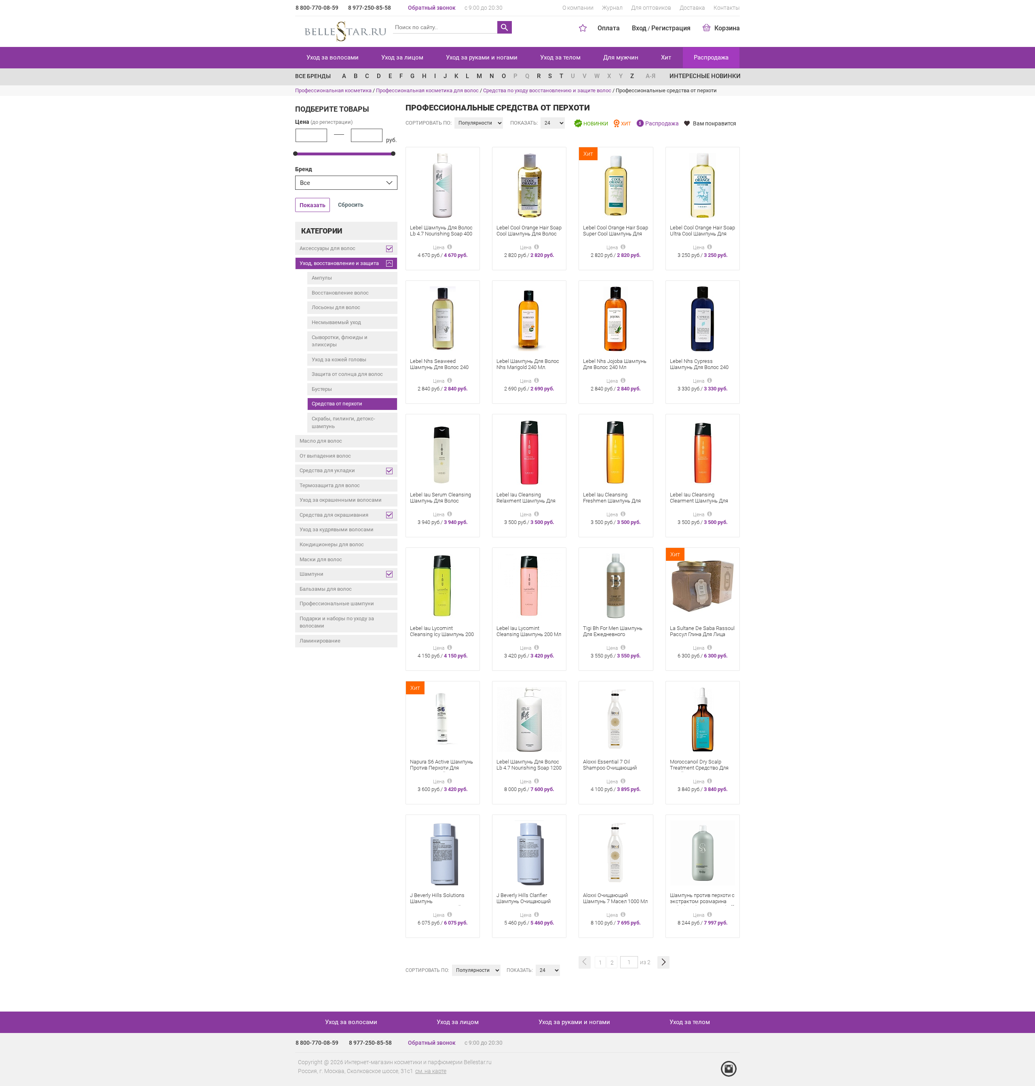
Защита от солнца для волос (347, 374)
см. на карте (430, 1071)
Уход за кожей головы (339, 359)
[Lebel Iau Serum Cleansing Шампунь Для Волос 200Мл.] (442, 452)
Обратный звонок (432, 7)
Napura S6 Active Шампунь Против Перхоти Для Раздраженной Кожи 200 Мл (441, 771)
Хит (666, 57)
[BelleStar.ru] (344, 30)
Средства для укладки (327, 470)
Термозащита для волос (330, 485)
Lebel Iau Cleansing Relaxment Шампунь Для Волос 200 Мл (526, 501)
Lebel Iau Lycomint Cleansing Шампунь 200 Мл (528, 631)
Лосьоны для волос (336, 307)
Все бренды (313, 76)
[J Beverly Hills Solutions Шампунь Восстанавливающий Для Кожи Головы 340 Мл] (442, 852)
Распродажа (711, 57)
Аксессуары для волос (327, 248)
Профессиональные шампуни (337, 603)
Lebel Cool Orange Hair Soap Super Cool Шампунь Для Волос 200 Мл (615, 234)
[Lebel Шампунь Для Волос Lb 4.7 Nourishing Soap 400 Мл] (442, 185)
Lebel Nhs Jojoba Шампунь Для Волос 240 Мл (614, 364)
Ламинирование (320, 641)
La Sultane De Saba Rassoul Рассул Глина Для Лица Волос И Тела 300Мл (702, 634)
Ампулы (322, 278)
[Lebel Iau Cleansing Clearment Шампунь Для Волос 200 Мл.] (702, 452)
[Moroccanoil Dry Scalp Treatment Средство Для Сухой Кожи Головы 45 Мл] (703, 719)
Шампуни (311, 574)
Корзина (727, 28)
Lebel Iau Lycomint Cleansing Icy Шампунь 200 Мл (442, 634)
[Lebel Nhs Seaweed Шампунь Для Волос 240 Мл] (443, 318)
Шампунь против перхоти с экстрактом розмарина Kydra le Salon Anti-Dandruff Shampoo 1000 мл (702, 904)
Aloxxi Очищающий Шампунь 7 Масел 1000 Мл (615, 898)
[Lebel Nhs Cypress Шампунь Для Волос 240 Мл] (702, 318)
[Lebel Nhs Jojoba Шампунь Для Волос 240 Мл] (615, 318)
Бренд (303, 169)
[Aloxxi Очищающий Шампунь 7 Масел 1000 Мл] (616, 852)
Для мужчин (620, 57)
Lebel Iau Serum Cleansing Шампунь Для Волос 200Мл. (440, 501)
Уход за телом (560, 57)
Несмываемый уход (336, 322)
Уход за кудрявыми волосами (337, 529)
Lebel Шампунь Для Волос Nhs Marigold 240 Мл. (527, 364)
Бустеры (322, 389)
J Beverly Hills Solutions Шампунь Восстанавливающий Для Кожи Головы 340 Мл (440, 904)
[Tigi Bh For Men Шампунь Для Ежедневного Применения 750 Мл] (615, 585)
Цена (324, 122)
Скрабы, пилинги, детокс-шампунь (343, 422)
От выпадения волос (325, 456)
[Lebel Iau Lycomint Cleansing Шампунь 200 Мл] (529, 585)
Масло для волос (321, 441)
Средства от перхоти (337, 404)
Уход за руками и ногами (482, 57)
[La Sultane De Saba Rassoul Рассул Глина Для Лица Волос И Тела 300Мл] (702, 585)
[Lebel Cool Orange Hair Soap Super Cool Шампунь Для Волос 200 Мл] (616, 185)
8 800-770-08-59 (317, 7)
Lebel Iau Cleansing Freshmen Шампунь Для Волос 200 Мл (612, 501)
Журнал (612, 7)
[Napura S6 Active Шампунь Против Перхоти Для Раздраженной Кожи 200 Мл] (442, 719)
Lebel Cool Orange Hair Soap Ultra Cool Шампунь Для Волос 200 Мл (702, 234)
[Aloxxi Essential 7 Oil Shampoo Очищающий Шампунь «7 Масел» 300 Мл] (616, 719)
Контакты (727, 7)
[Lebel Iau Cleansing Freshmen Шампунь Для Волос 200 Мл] (615, 452)
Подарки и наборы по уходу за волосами (337, 622)
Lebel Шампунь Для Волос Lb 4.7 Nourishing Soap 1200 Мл (529, 768)
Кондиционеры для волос (332, 544)
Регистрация (671, 28)
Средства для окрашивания (334, 515)
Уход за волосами (332, 57)
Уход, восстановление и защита (339, 263)
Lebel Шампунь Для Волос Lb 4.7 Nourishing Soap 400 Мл (441, 234)
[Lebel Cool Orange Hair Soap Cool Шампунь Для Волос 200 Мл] (529, 185)
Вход (639, 28)
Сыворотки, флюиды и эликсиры (340, 341)
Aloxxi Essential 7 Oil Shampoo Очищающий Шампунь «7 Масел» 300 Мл (612, 771)
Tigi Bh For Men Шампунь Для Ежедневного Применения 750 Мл (612, 634)
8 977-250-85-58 (369, 7)
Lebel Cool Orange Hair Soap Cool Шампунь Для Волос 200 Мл (529, 234)
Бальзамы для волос (326, 589)
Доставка (692, 7)
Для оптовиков (651, 7)
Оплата (609, 28)
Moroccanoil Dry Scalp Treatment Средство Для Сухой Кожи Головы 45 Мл (701, 768)
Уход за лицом (402, 57)
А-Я (650, 76)
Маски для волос (321, 559)
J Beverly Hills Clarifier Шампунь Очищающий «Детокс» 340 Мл (523, 901)
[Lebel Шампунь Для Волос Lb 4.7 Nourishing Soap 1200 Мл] (529, 719)
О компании (578, 7)
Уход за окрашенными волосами (341, 500)
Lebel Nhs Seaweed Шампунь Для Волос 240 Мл (439, 367)
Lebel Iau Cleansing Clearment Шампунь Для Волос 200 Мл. (699, 501)
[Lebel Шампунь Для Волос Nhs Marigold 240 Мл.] (529, 318)
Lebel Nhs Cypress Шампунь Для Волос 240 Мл (699, 367)
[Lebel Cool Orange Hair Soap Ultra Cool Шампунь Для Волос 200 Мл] (702, 185)
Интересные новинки (705, 76)
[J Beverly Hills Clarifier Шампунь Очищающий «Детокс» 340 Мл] (529, 852)
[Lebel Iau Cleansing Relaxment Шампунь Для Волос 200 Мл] (529, 452)
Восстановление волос (340, 293)
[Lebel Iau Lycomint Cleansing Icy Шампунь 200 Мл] (442, 585)
